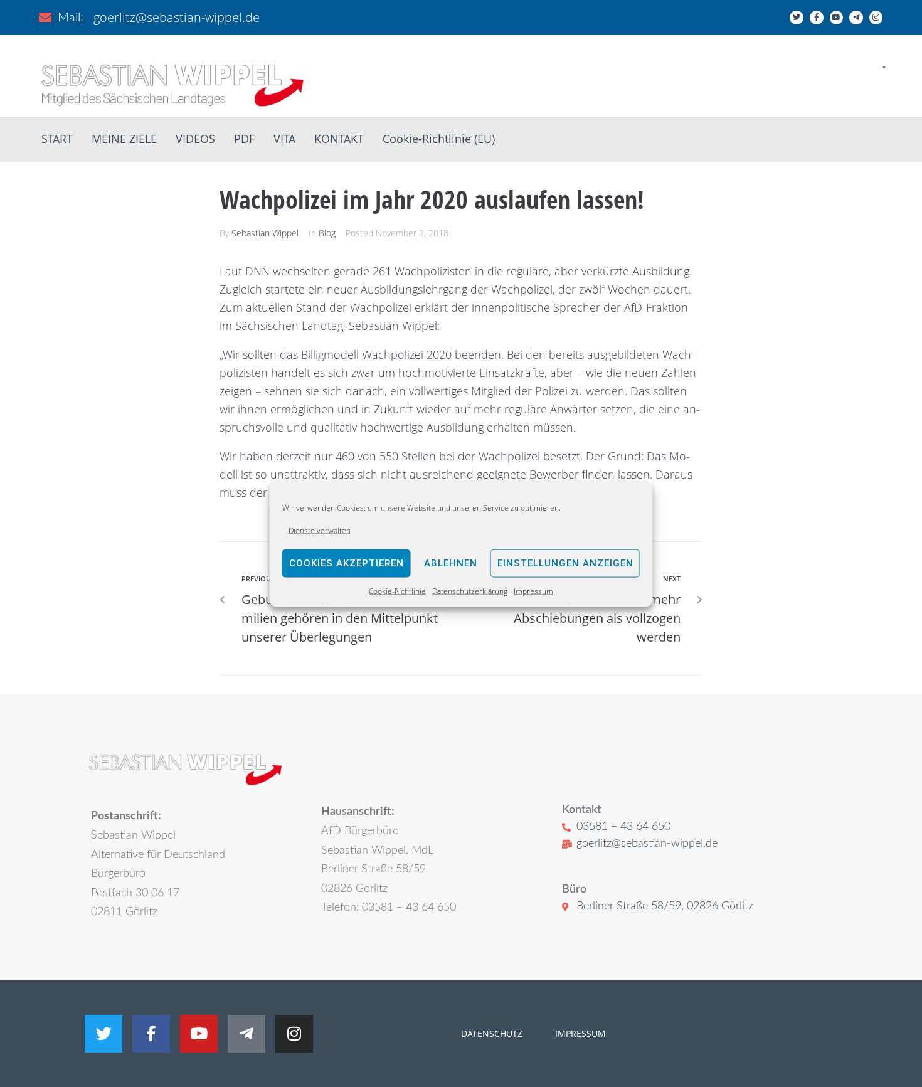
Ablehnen (450, 563)
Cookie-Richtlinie (397, 591)
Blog (327, 233)
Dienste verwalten (320, 529)
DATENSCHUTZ (491, 1033)
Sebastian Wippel (265, 233)
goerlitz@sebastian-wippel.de (176, 17)
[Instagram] (876, 17)
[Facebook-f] (817, 17)
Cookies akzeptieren (346, 563)
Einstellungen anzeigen (565, 563)
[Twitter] (796, 17)
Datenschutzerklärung (469, 591)
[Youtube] (837, 17)
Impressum (533, 591)
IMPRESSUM (579, 1033)
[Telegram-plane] (856, 17)
